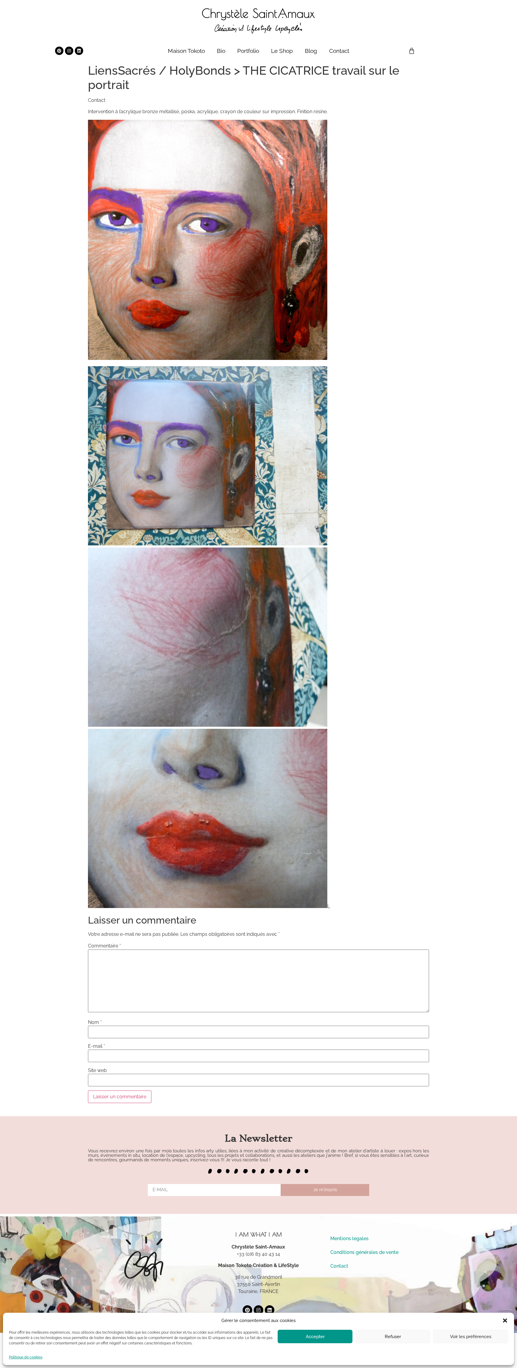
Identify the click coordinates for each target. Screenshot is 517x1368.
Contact (339, 50)
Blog (311, 50)
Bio (221, 50)
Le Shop (282, 50)
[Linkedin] (79, 51)
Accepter (315, 1336)
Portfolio (248, 50)
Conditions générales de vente (364, 1252)
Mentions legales (349, 1238)
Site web (97, 1070)
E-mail (96, 1046)
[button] (505, 1320)
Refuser (393, 1336)
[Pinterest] (59, 51)
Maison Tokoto (186, 50)
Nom (95, 1022)
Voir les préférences (470, 1336)
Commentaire (104, 946)
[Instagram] (69, 51)
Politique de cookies (25, 1357)
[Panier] (411, 51)
